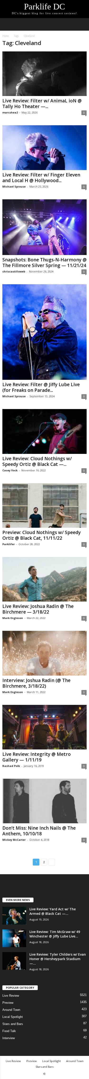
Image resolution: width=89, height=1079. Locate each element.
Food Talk (9, 1031)
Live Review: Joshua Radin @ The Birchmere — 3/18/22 (38, 609)
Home (5, 36)
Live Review (10, 995)
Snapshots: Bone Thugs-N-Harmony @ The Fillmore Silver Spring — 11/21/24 (44, 262)
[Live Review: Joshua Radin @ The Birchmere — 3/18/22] (44, 579)
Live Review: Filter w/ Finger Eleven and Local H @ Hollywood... (41, 178)
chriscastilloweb (13, 271)
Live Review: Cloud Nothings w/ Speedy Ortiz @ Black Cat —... (37, 461)
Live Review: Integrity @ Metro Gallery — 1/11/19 (36, 757)
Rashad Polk (11, 766)
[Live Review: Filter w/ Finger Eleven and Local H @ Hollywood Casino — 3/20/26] (44, 147)
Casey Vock (10, 470)
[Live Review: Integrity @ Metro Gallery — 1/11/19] (44, 727)
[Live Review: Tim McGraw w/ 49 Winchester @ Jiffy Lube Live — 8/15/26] (14, 938)
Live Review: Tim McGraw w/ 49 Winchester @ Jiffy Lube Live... (54, 933)
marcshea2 (10, 112)
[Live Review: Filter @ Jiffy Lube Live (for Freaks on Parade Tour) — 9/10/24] (44, 332)
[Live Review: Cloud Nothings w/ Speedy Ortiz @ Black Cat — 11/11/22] (44, 431)
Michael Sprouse (14, 186)
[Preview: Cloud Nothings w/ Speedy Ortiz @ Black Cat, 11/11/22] (44, 505)
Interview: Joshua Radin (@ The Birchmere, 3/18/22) (36, 683)
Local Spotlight (12, 1017)
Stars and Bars (12, 1024)
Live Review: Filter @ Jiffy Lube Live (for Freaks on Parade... (41, 387)
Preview (7, 1002)
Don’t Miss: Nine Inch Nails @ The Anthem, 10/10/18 (39, 831)
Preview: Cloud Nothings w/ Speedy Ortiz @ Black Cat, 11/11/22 (41, 535)
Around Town (11, 1010)
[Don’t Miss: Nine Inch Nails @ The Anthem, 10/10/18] (44, 801)
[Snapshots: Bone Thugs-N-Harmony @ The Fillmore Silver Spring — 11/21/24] (44, 227)
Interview (8, 1038)
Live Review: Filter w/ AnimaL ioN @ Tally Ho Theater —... (42, 103)
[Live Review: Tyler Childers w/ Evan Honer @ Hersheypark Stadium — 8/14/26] (14, 961)
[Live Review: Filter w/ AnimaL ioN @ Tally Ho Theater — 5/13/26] (44, 73)
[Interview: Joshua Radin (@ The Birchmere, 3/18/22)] (44, 653)
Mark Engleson (12, 618)
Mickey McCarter (14, 839)
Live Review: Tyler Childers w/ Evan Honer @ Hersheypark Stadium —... (57, 959)
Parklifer (8, 544)
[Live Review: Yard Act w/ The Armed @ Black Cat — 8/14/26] (14, 915)
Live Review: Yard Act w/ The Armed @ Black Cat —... (52, 911)
